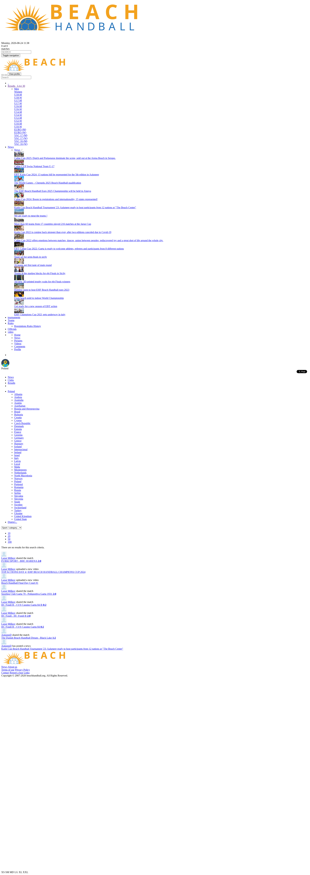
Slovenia (18, 498)
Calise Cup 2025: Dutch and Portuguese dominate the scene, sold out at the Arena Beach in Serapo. (65, 158)
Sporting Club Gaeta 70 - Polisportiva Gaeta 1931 (28, 594)
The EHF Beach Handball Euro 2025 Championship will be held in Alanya (52, 191)
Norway (18, 478)
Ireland (17, 452)
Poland (11, 391)
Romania (18, 487)
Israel (17, 455)
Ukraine (18, 513)
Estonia (18, 429)
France (17, 432)
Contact (5, 672)
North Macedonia (23, 475)
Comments (19, 346)
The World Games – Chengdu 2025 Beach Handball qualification (47, 182)
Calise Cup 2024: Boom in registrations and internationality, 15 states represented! (56, 199)
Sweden (18, 504)
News (11, 147)
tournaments (14, 317)
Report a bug (16, 672)
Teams (11, 320)
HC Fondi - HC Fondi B (16, 615)
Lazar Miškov (8, 558)
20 (9, 536)
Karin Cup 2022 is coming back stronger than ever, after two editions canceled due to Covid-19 (62, 232)
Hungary (18, 443)
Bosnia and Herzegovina (26, 408)
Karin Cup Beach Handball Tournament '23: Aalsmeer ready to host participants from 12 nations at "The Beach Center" (75, 207)
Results (11, 383)
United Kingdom (22, 516)
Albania (18, 394)
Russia (17, 490)
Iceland (18, 446)
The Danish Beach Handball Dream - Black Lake (28, 637)
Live (20, 86)
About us (12, 666)
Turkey (17, 510)
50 (9, 539)
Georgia (18, 435)
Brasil (17, 411)
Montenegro (20, 469)
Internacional (20, 449)
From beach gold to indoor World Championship (39, 298)
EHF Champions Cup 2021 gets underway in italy (39, 314)
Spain (17, 501)
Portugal (18, 484)
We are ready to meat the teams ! (30, 215)
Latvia (17, 461)
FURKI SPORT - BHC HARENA (21, 561)
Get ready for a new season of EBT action (35, 306)
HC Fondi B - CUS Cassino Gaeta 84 (22, 626)
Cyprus (18, 420)
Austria (18, 403)
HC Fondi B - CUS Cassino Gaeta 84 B (23, 605)
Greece (17, 440)
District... (12, 522)
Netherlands (20, 472)
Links (27, 672)
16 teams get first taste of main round (33, 265)
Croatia (18, 417)
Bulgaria (18, 414)
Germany (19, 437)
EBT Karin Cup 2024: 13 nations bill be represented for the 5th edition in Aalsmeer (56, 174)
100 (10, 542)
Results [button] (16, 86)
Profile (17, 349)
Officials (12, 329)
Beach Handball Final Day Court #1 (19, 583)
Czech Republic (22, 423)
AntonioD (6, 635)
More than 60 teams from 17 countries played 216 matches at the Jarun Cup (52, 224)
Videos (17, 343)
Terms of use (7, 669)
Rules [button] (11, 323)
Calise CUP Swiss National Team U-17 (34, 166)
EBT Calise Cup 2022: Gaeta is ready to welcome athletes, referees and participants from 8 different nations (69, 248)
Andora (18, 397)
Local (17, 464)
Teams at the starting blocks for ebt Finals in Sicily (39, 273)
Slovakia (18, 496)
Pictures (18, 340)
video (10, 332)
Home (17, 334)
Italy (16, 458)
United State (20, 519)
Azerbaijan (19, 405)
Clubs (11, 380)
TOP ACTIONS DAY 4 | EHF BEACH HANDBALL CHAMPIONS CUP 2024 (43, 572)
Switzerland (20, 507)
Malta (17, 467)
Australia (18, 400)
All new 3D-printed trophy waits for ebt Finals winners (42, 281)
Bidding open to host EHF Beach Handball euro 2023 (41, 289)
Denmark (19, 426)
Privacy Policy (22, 669)
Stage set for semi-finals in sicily (30, 257)
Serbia (17, 493)
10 (9, 533)
